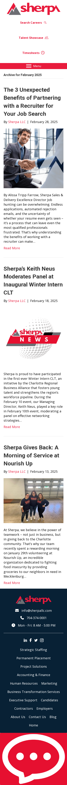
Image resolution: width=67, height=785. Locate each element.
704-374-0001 (37, 618)
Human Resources (24, 683)
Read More (12, 248)
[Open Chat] (33, 759)
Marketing (49, 683)
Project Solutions (33, 666)
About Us (18, 717)
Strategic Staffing (33, 650)
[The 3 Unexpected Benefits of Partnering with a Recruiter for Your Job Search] (33, 158)
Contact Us (37, 717)
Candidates (49, 700)
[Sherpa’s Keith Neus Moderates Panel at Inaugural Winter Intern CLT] (33, 337)
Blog (52, 717)
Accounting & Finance (33, 675)
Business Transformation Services (33, 692)
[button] (33, 23)
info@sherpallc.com (36, 610)
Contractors (23, 708)
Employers (44, 708)
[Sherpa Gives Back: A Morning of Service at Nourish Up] (33, 500)
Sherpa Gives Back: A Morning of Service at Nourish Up (31, 455)
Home (33, 725)
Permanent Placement (33, 658)
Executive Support (23, 700)
